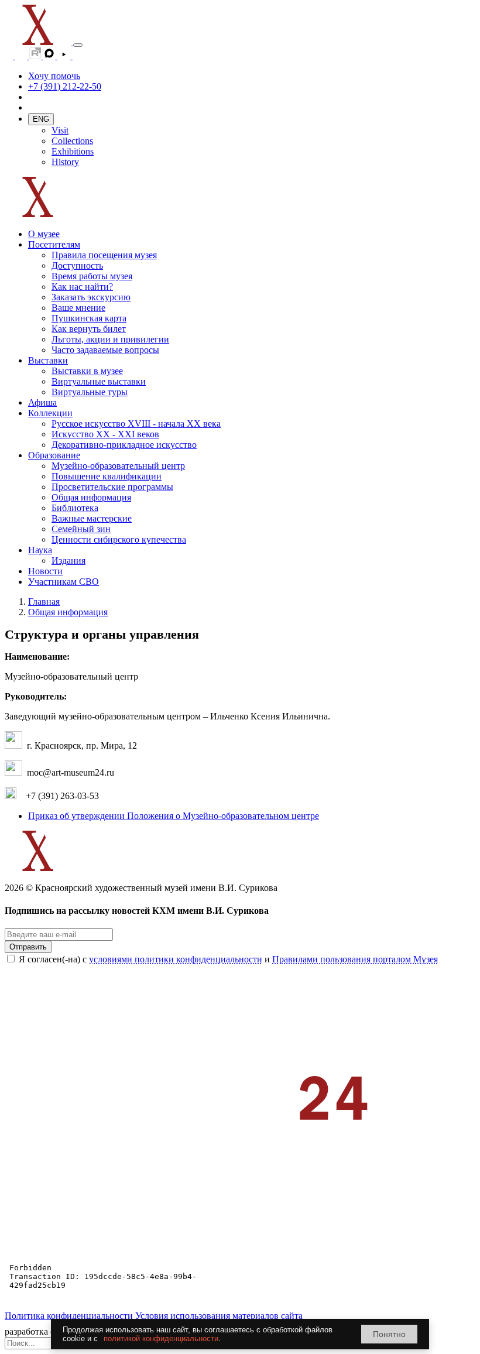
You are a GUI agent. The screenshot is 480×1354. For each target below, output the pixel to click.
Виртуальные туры (90, 392)
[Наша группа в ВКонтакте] (22, 56)
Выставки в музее (87, 371)
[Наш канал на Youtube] (65, 56)
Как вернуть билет (89, 329)
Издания (68, 560)
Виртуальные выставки (99, 381)
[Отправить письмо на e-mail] (78, 56)
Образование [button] (54, 455)
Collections (72, 141)
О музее (44, 234)
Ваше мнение (78, 308)
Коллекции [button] (50, 413)
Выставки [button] (48, 360)
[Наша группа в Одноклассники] (10, 56)
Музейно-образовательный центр (118, 466)
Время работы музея (92, 276)
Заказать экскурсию (91, 297)
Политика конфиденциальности (69, 1316)
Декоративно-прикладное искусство (124, 445)
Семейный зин (81, 529)
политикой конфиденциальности (161, 1338)
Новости (45, 571)
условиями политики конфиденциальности (175, 959)
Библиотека (75, 508)
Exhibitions (73, 151)
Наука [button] (40, 550)
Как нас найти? (82, 287)
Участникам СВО (63, 582)
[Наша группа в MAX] (50, 56)
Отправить (28, 946)
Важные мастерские (92, 518)
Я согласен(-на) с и (228, 959)
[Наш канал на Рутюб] (36, 56)
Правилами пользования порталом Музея (355, 959)
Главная (44, 601)
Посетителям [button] (54, 244)
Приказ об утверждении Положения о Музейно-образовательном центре (173, 816)
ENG (41, 119)
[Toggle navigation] (78, 45)
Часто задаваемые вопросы (105, 350)
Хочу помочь (54, 76)
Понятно (389, 1334)
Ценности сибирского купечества (119, 539)
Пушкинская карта (89, 318)
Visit (60, 130)
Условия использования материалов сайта (219, 1316)
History (65, 162)
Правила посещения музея (104, 255)
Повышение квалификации (107, 476)
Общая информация (91, 497)
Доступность (77, 265)
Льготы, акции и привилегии (110, 339)
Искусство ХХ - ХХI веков (105, 434)
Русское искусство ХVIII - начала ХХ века (136, 424)
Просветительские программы (112, 487)
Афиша (42, 402)
